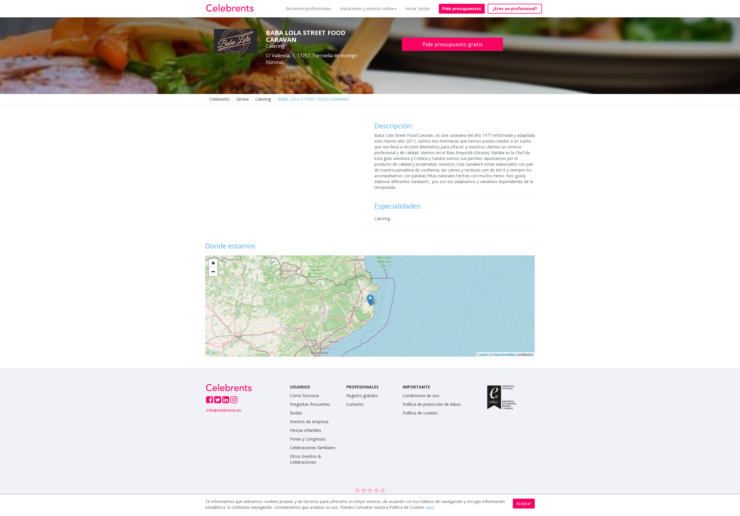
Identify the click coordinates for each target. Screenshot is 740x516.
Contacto (355, 404)
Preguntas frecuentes (310, 404)
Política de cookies (420, 413)
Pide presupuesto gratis (452, 44)
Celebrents (220, 99)
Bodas (296, 413)
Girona (242, 99)
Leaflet (483, 354)
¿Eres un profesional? (515, 8)
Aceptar (524, 503)
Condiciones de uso (421, 395)
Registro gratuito (362, 395)
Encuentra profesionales (308, 8)
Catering (263, 99)
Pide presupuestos (461, 8)
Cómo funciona (304, 395)
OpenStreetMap (504, 354)
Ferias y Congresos (308, 439)
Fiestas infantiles (305, 430)
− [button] (213, 271)
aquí (430, 507)
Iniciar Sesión (418, 8)
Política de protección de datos (432, 404)
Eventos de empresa (309, 421)
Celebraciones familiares (313, 447)
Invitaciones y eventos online (367, 8)
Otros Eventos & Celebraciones (305, 459)
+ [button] (213, 263)
